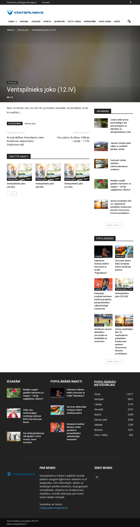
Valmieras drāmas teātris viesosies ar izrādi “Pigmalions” (101, 266)
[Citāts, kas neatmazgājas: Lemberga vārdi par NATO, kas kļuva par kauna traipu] (13, 413)
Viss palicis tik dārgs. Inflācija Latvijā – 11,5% (73, 139)
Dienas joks (12, 82)
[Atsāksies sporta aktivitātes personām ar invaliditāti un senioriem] (103, 320)
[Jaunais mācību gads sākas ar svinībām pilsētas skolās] (101, 146)
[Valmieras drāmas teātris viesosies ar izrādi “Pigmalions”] (103, 252)
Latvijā (98, 289)
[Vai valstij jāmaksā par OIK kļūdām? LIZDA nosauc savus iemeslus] (13, 436)
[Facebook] (130, 2)
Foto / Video (74, 21)
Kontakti (46, 2)
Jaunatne (59, 21)
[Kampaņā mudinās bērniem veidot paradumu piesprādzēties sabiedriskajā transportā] (103, 284)
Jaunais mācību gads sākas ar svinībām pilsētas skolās (120, 146)
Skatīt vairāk (112, 225)
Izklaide (36, 21)
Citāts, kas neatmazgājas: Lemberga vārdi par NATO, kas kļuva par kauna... (32, 416)
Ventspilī (120, 256)
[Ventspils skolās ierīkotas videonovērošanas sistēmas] (101, 163)
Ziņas (11, 21)
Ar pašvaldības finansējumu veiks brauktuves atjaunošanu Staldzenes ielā (25, 141)
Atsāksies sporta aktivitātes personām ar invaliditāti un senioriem (102, 335)
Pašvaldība (90, 21)
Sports (47, 21)
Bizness (98, 429)
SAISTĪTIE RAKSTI (19, 156)
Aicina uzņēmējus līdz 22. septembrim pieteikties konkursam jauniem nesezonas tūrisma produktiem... (120, 207)
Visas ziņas (105, 21)
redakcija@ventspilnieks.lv (54, 507)
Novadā (98, 409)
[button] (129, 21)
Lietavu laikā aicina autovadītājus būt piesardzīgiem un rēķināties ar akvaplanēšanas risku (120, 126)
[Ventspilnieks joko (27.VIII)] (76, 172)
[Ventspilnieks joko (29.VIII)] (19, 172)
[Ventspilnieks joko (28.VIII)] (48, 172)
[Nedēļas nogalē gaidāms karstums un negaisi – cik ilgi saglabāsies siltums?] (101, 184)
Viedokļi (24, 21)
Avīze (117, 21)
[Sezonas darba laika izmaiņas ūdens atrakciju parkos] (124, 252)
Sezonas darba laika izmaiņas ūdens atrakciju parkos (76, 410)
